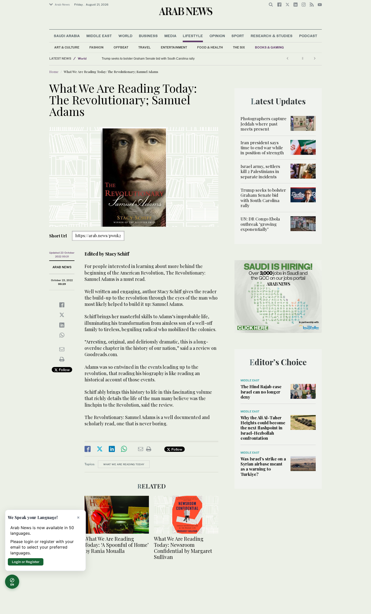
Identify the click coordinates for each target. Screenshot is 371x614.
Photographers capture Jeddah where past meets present (263, 124)
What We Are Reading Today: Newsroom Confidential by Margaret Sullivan (183, 547)
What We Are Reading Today (123, 464)
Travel (144, 47)
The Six (239, 47)
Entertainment (174, 47)
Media (170, 36)
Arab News (62, 4)
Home (54, 71)
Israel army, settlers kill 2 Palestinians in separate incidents (260, 171)
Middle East (99, 36)
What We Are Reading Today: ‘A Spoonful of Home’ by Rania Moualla (117, 544)
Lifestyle (193, 36)
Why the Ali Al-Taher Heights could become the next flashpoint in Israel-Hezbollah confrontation (263, 428)
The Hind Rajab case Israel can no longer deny (261, 392)
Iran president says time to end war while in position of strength (262, 148)
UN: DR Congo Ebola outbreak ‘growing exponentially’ (139, 58)
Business (148, 36)
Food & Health (210, 47)
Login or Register (25, 562)
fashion (96, 47)
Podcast (308, 36)
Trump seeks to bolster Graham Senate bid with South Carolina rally (263, 197)
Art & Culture (66, 47)
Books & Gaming (269, 47)
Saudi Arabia (67, 36)
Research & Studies (272, 36)
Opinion (217, 36)
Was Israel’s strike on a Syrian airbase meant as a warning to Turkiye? (263, 466)
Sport (237, 36)
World (125, 36)
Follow (64, 369)
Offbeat (121, 47)
